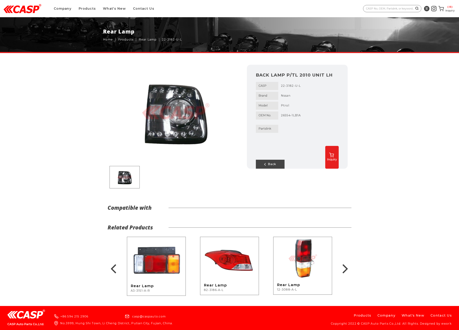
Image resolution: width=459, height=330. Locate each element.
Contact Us (143, 9)
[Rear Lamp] (149, 39)
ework (446, 323)
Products (87, 9)
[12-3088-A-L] (302, 265)
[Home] (109, 39)
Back (271, 164)
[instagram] (433, 8)
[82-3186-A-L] (229, 266)
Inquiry (332, 159)
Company (62, 9)
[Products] (127, 39)
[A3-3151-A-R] (156, 266)
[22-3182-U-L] (173, 39)
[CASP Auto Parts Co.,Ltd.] (22, 8)
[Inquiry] (446, 8)
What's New (114, 9)
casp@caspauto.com (149, 316)
